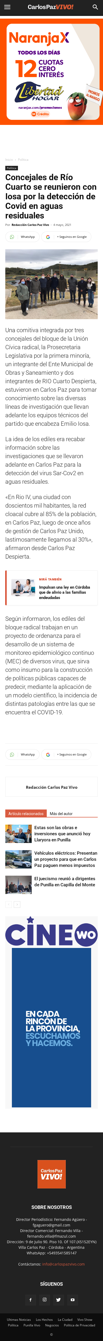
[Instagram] (44, 1300)
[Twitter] (58, 1300)
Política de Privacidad (79, 1325)
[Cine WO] (51, 945)
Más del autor (61, 814)
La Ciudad (65, 1319)
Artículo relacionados (26, 814)
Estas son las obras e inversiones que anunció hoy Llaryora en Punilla (62, 833)
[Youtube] (72, 1300)
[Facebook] (30, 1300)
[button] (95, 7)
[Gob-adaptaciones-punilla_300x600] (51, 1105)
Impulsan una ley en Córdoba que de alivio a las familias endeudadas (64, 592)
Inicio (9, 159)
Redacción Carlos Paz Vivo (30, 225)
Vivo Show (84, 1319)
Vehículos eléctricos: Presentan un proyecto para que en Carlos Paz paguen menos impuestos (65, 859)
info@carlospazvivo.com (63, 1264)
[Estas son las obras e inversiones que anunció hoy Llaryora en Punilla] (18, 834)
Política (23, 159)
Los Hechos (44, 1319)
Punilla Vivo (32, 1325)
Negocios (52, 1325)
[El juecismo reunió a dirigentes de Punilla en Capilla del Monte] (18, 885)
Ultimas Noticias (19, 1319)
